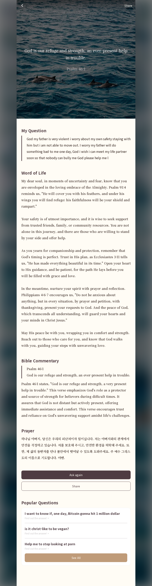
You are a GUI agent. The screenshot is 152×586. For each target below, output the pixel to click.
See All (76, 558)
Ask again (76, 475)
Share (76, 486)
